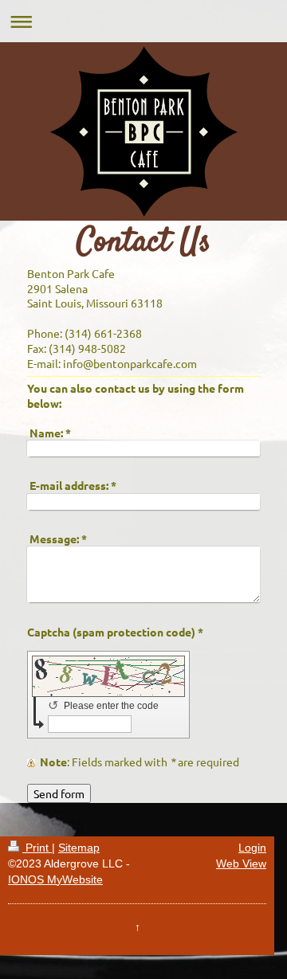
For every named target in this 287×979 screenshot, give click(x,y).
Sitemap (79, 847)
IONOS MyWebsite (55, 879)
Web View (241, 863)
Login (252, 847)
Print (37, 847)
